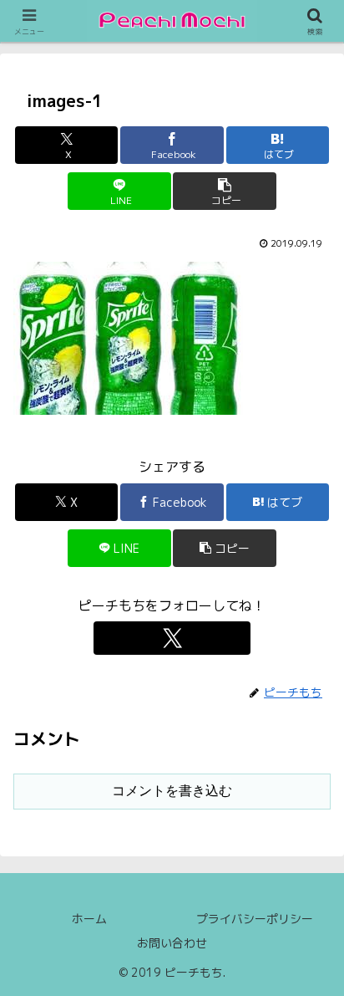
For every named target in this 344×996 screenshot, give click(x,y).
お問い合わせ (172, 943)
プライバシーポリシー (254, 919)
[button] (224, 191)
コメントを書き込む (172, 791)
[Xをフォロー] (172, 638)
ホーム (89, 919)
